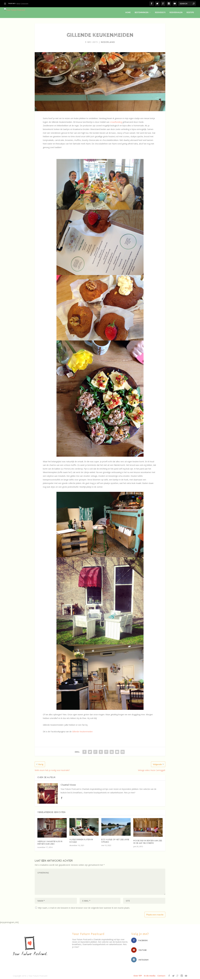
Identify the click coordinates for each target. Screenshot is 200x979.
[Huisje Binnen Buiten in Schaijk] (84, 827)
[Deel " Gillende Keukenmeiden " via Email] (117, 752)
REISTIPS (190, 12)
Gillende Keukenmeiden (82, 731)
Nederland (108, 42)
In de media (149, 975)
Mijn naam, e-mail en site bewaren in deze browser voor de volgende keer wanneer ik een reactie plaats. (84, 908)
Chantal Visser (68, 785)
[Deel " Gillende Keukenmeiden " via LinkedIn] (111, 752)
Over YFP (137, 975)
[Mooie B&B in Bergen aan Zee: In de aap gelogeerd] (148, 827)
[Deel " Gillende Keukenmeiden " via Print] (122, 752)
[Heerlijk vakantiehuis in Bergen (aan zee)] (52, 828)
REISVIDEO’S (160, 12)
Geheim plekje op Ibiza (23, 4)
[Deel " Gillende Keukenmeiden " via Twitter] (90, 752)
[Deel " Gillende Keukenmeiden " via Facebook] (84, 752)
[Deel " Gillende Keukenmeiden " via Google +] (95, 752)
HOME (128, 12)
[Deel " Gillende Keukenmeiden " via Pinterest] (106, 752)
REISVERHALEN (176, 12)
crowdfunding (116, 122)
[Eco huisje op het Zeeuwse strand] (116, 827)
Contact (161, 975)
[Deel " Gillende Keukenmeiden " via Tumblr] (101, 752)
